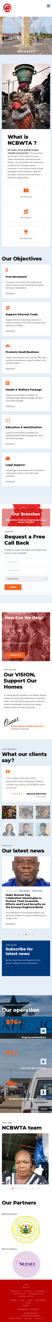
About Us (26, 1287)
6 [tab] (29, 1188)
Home (26, 1284)
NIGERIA (14, 1300)
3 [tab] (26, 934)
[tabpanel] (26, 893)
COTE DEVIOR (40, 1300)
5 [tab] (33, 934)
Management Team (36, 1294)
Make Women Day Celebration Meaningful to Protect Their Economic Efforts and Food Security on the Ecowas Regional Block (25, 901)
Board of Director (19, 1294)
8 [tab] (36, 1188)
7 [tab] (33, 1188)
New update (24, 891)
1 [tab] (19, 934)
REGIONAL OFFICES (26, 1296)
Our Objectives (39, 1291)
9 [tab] (39, 1188)
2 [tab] (22, 934)
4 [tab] (29, 934)
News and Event (15, 1318)
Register (26, 1305)
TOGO (22, 1300)
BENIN (30, 1300)
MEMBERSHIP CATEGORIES (28, 1309)
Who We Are (16, 1291)
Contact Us (15, 655)
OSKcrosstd (37, 891)
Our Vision (27, 1291)
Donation (28, 1318)
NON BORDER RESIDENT (31, 1316)
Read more (10, 293)
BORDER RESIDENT (31, 1313)
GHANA (28, 1303)
